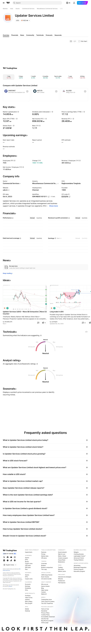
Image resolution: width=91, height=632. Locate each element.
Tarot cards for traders (47, 601)
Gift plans (44, 558)
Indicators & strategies (64, 577)
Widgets (76, 552)
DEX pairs (28, 567)
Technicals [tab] (40, 35)
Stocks (27, 557)
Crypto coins (28, 563)
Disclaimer (44, 611)
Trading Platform (78, 560)
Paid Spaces (61, 582)
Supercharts (28, 552)
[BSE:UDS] (51, 308)
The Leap (44, 569)
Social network (62, 552)
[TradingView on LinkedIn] (4, 560)
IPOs (26, 590)
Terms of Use (45, 609)
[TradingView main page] (8, 3)
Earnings (27, 586)
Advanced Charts (79, 558)
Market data (44, 556)
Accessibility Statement (48, 616)
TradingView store (46, 599)
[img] (27, 20)
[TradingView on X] (4, 557)
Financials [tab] (14, 35)
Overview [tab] (6, 35)
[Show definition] (18, 112)
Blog (42, 588)
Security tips (45, 618)
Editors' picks (62, 571)
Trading (60, 567)
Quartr (10, 586)
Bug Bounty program (47, 620)
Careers (43, 592)
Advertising (77, 565)
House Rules (61, 560)
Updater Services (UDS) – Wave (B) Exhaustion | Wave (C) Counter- (25, 313)
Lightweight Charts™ (80, 556)
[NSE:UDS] (5, 308)
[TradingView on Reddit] (15, 560)
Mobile (27, 609)
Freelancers (61, 580)
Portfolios (27, 595)
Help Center (44, 590)
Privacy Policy (45, 613)
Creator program (63, 558)
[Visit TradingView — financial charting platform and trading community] (10, 68)
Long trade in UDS (57, 312)
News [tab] (22, 35)
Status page (44, 622)
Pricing (43, 554)
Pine (26, 569)
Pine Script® (28, 603)
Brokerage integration (80, 567)
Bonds (27, 561)
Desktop (27, 611)
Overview (44, 563)
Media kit (44, 594)
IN (69, 3)
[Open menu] (3, 3)
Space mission (45, 586)
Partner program (78, 569)
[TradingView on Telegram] (7, 560)
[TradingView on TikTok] (11, 560)
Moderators (61, 562)
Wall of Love (61, 554)
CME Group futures (46, 575)
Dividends (28, 588)
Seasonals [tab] (58, 35)
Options (27, 599)
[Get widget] (74, 41)
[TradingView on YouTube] (11, 557)
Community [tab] (30, 35)
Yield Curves (28, 597)
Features (43, 552)
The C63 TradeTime (47, 603)
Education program (79, 571)
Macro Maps (28, 601)
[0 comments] (38, 322)
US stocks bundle (46, 578)
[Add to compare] (27, 91)
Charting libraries (79, 554)
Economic (28, 584)
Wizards (60, 578)
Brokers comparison (47, 567)
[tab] (32, 218)
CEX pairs (28, 565)
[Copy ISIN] (49, 196)
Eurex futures (45, 577)
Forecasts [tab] (49, 35)
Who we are (44, 584)
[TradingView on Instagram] (15, 557)
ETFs (26, 559)
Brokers (43, 565)
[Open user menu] (74, 3)
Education (61, 569)
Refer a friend (62, 556)
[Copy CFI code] (69, 196)
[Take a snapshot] (71, 41)
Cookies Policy (45, 615)
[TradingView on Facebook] (7, 557)
